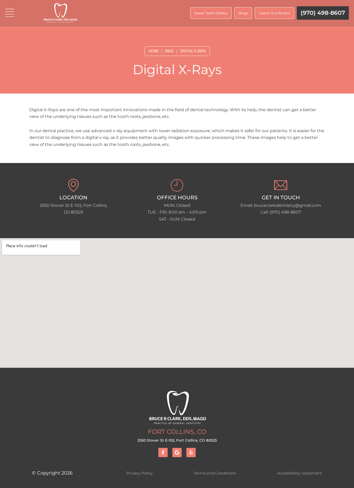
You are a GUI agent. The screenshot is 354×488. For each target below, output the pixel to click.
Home (153, 50)
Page (169, 50)
